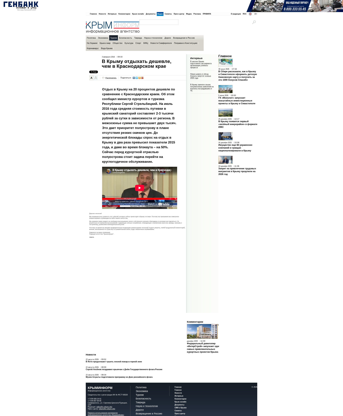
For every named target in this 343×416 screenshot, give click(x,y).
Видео (160, 14)
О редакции (236, 14)
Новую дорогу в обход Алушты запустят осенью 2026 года (200, 76)
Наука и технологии (147, 406)
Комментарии (124, 14)
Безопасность (143, 398)
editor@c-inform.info (104, 407)
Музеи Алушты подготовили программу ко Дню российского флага (119, 377)
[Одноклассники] (139, 78)
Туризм (140, 394)
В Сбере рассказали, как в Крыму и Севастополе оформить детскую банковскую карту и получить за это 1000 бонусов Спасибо (237, 75)
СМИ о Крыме (181, 408)
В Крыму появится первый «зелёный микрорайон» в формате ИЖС (237, 124)
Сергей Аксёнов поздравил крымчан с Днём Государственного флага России (124, 369)
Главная (178, 387)
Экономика (142, 391)
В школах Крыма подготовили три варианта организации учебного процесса (201, 64)
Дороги (140, 409)
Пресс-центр (179, 14)
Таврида (140, 402)
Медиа (189, 14)
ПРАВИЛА (207, 14)
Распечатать (110, 78)
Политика (141, 387)
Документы (151, 14)
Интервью (112, 14)
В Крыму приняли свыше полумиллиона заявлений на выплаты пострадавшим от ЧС (202, 88)
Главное (93, 14)
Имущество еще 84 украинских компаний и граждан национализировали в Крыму (235, 148)
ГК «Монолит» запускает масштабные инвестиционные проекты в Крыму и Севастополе (236, 100)
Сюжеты (168, 14)
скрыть (91, 237)
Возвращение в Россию (149, 413)
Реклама (197, 14)
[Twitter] (136, 78)
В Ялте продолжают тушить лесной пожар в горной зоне (114, 361)
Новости (102, 14)
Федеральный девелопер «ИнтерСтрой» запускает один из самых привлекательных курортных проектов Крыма (205, 347)
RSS (244, 14)
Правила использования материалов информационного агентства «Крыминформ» (106, 414)
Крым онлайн (138, 14)
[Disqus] (137, 276)
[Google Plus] (142, 78)
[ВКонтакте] (134, 78)
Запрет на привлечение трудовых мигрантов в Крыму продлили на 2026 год (237, 171)
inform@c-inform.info (107, 409)
